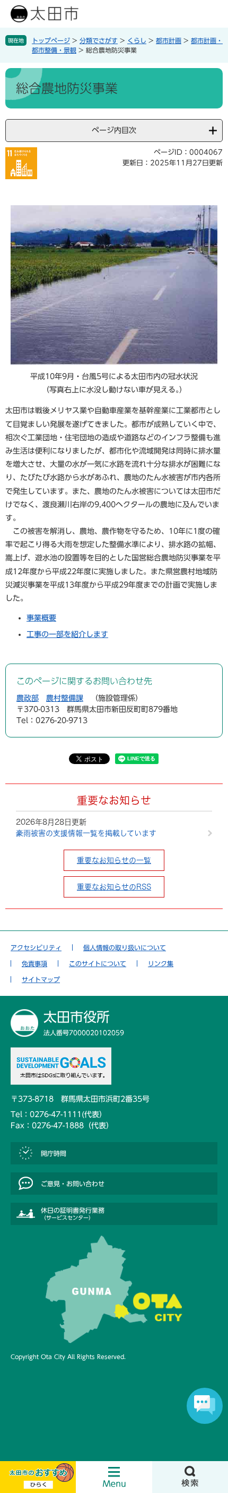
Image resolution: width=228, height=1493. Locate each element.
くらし (136, 40)
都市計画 (168, 40)
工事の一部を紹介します (67, 634)
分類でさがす (99, 40)
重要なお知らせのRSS (114, 887)
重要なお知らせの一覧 (114, 860)
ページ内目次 (114, 130)
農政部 (27, 698)
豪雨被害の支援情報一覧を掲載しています (86, 833)
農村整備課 (64, 698)
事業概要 (41, 618)
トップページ (51, 40)
